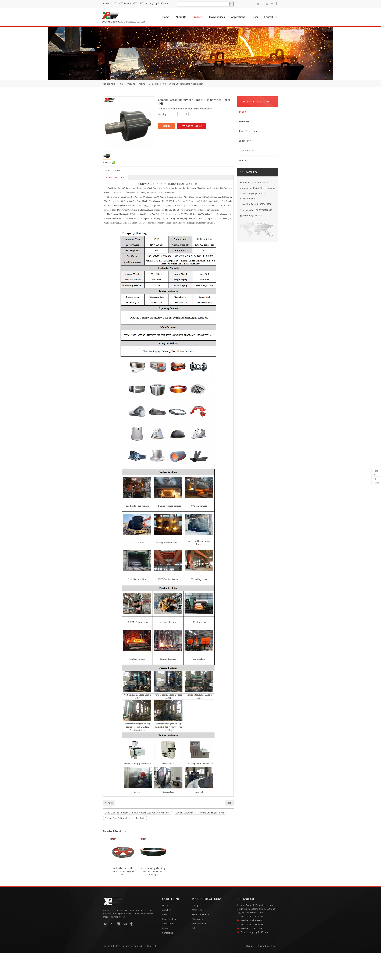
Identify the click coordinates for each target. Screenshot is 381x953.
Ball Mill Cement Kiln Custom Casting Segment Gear (123, 871)
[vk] (272, 4)
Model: (108, 170)
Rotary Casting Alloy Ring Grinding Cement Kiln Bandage (153, 871)
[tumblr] (276, 4)
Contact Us (167, 932)
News (165, 928)
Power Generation (248, 131)
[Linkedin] (267, 4)
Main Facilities (169, 919)
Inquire (167, 125)
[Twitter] (262, 4)
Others (242, 160)
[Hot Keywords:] (231, 4)
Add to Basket (194, 125)
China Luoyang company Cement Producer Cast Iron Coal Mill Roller (137, 812)
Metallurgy (244, 121)
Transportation (246, 150)
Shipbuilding (244, 140)
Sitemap (250, 946)
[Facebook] (258, 4)
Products (166, 914)
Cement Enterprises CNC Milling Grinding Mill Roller (200, 812)
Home (165, 905)
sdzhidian (273, 946)
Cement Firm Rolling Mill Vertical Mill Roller (125, 818)
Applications (168, 923)
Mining (242, 111)
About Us (166, 909)
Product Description (115, 177)
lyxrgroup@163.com (158, 3)
